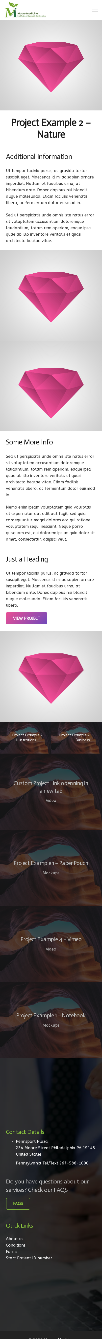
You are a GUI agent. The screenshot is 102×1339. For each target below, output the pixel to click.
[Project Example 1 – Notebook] (51, 1020)
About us (14, 1238)
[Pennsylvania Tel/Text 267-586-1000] (11, 1163)
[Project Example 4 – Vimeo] (51, 944)
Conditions (16, 1245)
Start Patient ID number (29, 1258)
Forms (11, 1251)
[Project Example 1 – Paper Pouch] (51, 868)
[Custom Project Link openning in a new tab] (51, 792)
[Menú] (95, 10)
